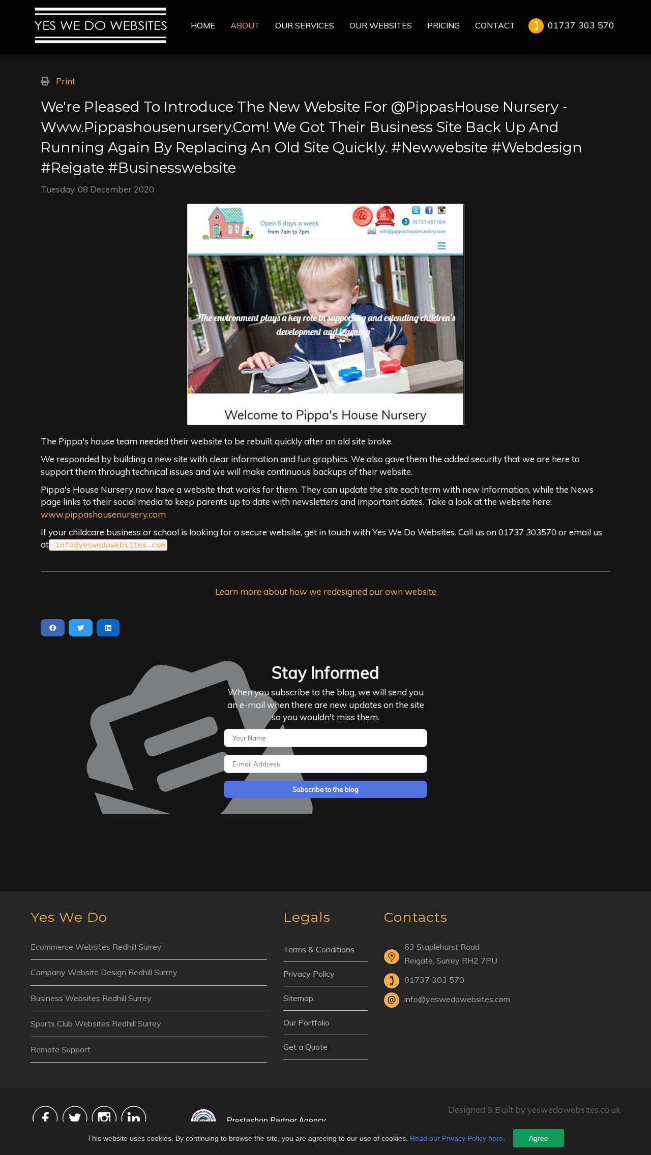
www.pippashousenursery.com (103, 514)
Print (65, 81)
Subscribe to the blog (325, 789)
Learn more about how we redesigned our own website (325, 591)
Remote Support (61, 1049)
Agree (538, 1138)
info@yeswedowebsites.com (110, 545)
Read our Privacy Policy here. (457, 1138)
